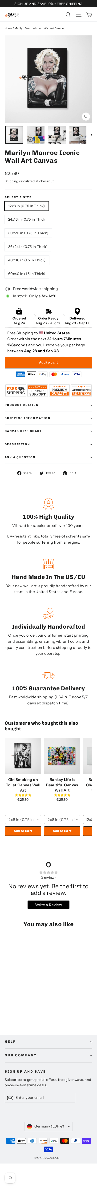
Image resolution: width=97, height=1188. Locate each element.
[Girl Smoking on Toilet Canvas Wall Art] (23, 756)
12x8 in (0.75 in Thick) (26, 206)
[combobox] (23, 819)
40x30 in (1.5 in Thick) (27, 260)
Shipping (11, 181)
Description (17, 444)
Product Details (21, 405)
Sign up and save (25, 1072)
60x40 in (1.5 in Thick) (26, 273)
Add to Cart (23, 831)
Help (10, 1042)
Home (8, 28)
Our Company (20, 1055)
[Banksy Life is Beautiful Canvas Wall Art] (62, 756)
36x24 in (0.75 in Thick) (28, 246)
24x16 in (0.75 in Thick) (27, 219)
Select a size (18, 197)
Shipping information (27, 418)
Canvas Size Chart (23, 431)
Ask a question (20, 457)
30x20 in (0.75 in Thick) (28, 233)
